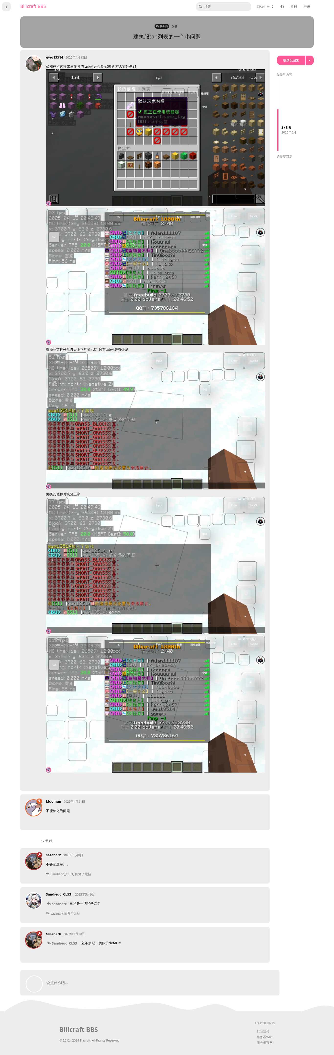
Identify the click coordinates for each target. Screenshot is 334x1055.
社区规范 (263, 1031)
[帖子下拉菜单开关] (260, 781)
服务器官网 (265, 1042)
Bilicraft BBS (33, 6)
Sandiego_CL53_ (65, 943)
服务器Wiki (264, 1037)
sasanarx (59, 903)
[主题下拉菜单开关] (310, 60)
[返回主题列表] (6, 6)
